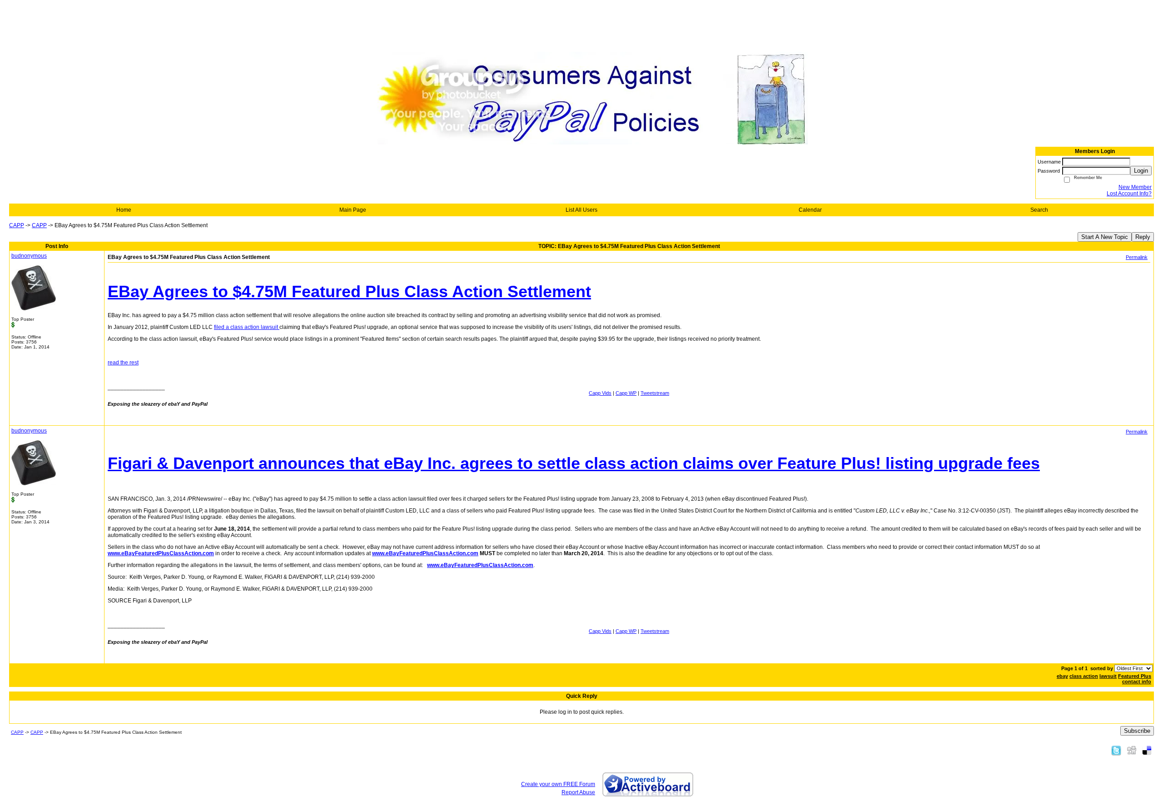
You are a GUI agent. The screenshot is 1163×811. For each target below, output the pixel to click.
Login (1141, 170)
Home (123, 210)
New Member (1135, 187)
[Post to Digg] (1131, 750)
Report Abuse (578, 792)
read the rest (123, 362)
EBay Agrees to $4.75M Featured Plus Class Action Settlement (349, 291)
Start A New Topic (1104, 237)
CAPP (16, 225)
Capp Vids (600, 393)
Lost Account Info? (1129, 193)
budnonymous (29, 256)
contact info (1136, 681)
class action (1083, 676)
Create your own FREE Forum (558, 784)
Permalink (1137, 257)
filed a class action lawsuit (246, 327)
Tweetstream (655, 393)
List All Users (581, 210)
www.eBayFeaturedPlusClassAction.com (161, 553)
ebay (1062, 676)
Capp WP (626, 393)
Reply (1142, 237)
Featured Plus (1134, 676)
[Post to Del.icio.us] (1147, 750)
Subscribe (1137, 730)
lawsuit (1108, 676)
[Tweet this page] (1116, 750)
